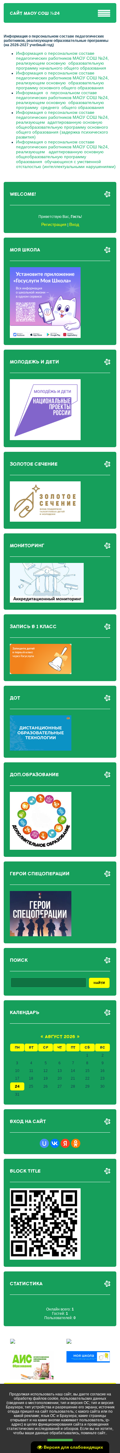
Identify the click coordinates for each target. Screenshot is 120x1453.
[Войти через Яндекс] (65, 1143)
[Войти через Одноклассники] (75, 1143)
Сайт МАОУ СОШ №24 (35, 13)
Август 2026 (60, 1037)
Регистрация (53, 224)
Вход (74, 224)
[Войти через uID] (44, 1143)
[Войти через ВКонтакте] (54, 1143)
